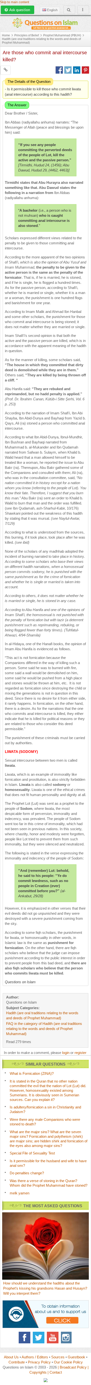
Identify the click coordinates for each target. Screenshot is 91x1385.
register (80, 1053)
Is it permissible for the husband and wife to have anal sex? (48, 1163)
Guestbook (76, 1357)
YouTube (52, 1337)
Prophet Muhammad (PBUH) (62, 35)
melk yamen (19, 1193)
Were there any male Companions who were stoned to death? (45, 1121)
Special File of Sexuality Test (32, 1153)
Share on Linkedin (76, 70)
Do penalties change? (27, 1173)
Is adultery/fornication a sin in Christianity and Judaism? (45, 1109)
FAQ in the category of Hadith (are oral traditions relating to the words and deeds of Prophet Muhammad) (44, 1028)
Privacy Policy (39, 1362)
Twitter (38, 1337)
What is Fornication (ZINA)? (32, 1073)
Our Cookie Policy (68, 1362)
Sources (58, 1357)
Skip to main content (14, 2)
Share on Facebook (59, 70)
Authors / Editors (35, 1357)
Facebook (24, 1337)
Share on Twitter (68, 70)
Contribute (16, 1362)
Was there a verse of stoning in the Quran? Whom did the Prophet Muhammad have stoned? (48, 1183)
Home (6, 35)
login (65, 1053)
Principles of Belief (26, 35)
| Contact (55, 1372)
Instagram (67, 1337)
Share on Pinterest (85, 70)
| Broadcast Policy (72, 1367)
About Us (11, 1357)
